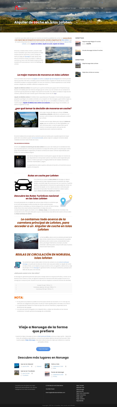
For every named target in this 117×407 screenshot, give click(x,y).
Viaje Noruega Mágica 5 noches (91, 41)
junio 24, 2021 (26, 373)
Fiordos (55, 376)
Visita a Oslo (55, 364)
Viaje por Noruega (51, 8)
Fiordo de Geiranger (57, 372)
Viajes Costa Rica (81, 395)
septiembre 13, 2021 (58, 374)
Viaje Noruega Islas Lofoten (90, 63)
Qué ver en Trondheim (28, 371)
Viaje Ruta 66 (79, 391)
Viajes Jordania (80, 399)
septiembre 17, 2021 (58, 366)
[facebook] (99, 2)
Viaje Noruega (80, 389)
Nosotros (96, 8)
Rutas (54, 368)
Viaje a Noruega (30, 340)
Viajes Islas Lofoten (84, 8)
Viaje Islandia (79, 401)
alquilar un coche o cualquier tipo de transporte (46, 79)
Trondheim (25, 375)
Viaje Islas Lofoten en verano (90, 72)
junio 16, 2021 (26, 366)
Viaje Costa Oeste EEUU (82, 393)
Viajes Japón (79, 397)
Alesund (39, 366)
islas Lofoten (65, 40)
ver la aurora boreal (37, 138)
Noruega (27, 56)
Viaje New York (80, 387)
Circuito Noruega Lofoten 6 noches (92, 50)
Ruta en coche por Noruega (67, 8)
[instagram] (102, 2)
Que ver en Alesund (27, 364)
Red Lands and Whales (44, 336)
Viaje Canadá (80, 385)
